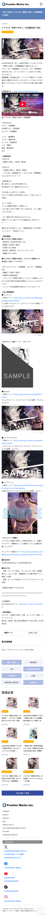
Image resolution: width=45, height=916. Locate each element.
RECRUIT (6, 815)
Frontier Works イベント (12, 857)
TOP (4, 12)
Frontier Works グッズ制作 (14, 854)
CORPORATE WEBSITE (10, 835)
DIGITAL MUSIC (12, 682)
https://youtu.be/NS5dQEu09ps (25, 91)
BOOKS (33, 662)
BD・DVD (11, 662)
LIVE (33, 675)
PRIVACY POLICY (8, 825)
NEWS (9, 12)
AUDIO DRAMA (33, 669)
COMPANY (6, 811)
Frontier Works (9, 877)
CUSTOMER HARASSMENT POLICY (14, 828)
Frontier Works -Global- (12, 867)
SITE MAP (6, 831)
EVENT (33, 682)
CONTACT (6, 818)
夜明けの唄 (33, 632)
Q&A (4, 821)
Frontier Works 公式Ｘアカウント (15, 851)
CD (11, 669)
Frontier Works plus (11, 881)
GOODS (11, 675)
